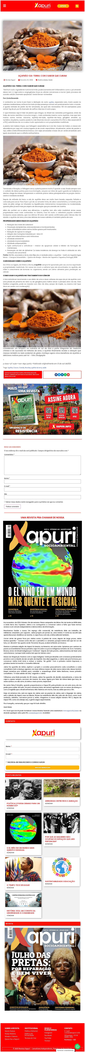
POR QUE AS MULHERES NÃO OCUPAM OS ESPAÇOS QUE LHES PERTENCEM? (60, 839)
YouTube (47, 1038)
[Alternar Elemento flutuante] (77, 1046)
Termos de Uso (30, 1038)
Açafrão (10, 368)
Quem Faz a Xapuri (12, 1039)
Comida (21, 368)
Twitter (47, 1041)
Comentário (9, 454)
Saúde (51, 80)
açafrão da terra (36, 368)
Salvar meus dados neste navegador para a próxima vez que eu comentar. (34, 502)
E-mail (7, 486)
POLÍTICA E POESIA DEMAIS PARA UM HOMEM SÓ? (23, 804)
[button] (77, 6)
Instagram (48, 1033)
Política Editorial (31, 1031)
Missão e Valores (11, 1036)
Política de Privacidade (29, 1034)
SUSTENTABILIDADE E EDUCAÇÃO (60, 881)
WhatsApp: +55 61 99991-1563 (71, 1036)
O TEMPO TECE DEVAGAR (18, 885)
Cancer (15, 368)
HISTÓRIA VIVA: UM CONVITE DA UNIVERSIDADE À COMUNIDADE (21, 911)
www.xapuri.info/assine (71, 711)
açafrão (51, 102)
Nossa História (10, 1034)
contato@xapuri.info (35, 713)
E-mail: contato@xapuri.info (72, 1032)
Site (5, 494)
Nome (7, 478)
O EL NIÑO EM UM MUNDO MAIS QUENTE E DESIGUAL (20, 849)
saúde (44, 368)
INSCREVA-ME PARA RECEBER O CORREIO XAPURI (26, 762)
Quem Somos (10, 1031)
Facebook (48, 1035)
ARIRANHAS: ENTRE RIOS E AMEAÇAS (61, 801)
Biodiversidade (43, 80)
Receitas (28, 368)
